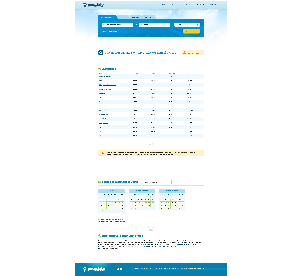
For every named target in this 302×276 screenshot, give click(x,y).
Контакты (213, 5)
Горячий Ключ (148, 246)
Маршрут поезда (107, 17)
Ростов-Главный (129, 246)
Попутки (135, 17)
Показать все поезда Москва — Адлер (113, 221)
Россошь (121, 246)
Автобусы (148, 17)
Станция (123, 17)
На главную (139, 268)
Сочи (172, 246)
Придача (110, 246)
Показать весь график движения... (112, 219)
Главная (163, 5)
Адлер (101, 136)
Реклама (155, 268)
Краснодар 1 (139, 246)
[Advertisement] (151, 42)
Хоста (176, 246)
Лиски (115, 246)
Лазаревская (166, 246)
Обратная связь (164, 268)
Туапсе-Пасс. (157, 246)
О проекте (200, 5)
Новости (175, 5)
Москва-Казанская (105, 76)
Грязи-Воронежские (105, 89)
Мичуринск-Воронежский (184, 244)
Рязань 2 (172, 244)
